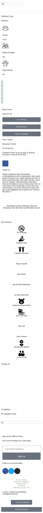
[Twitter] (11, 471)
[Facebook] (5, 163)
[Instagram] (17, 471)
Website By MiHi (25, 494)
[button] (40, 6)
